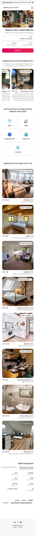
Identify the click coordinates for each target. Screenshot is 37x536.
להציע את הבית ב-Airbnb (10, 7)
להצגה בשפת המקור (7, 2)
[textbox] (25, 45)
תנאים (15, 527)
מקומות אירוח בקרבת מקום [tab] (26, 467)
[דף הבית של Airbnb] (32, 7)
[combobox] (18, 39)
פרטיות (20, 527)
